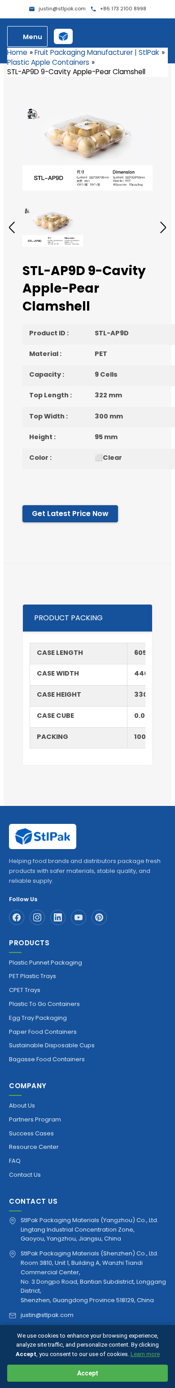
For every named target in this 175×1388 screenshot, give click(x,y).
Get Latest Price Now (70, 513)
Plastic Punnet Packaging (45, 962)
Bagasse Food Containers (47, 1059)
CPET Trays (24, 990)
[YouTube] (78, 917)
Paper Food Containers (43, 1032)
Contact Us (25, 1174)
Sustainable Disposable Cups (52, 1045)
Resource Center (34, 1147)
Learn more (145, 1354)
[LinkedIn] (58, 917)
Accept (87, 1373)
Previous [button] (12, 227)
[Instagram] (37, 917)
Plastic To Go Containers (44, 1004)
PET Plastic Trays (32, 976)
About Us (22, 1105)
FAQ (15, 1161)
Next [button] (163, 227)
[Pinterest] (99, 917)
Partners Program (35, 1119)
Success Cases (31, 1133)
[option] (87, 147)
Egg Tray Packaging (38, 1018)
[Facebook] (16, 917)
